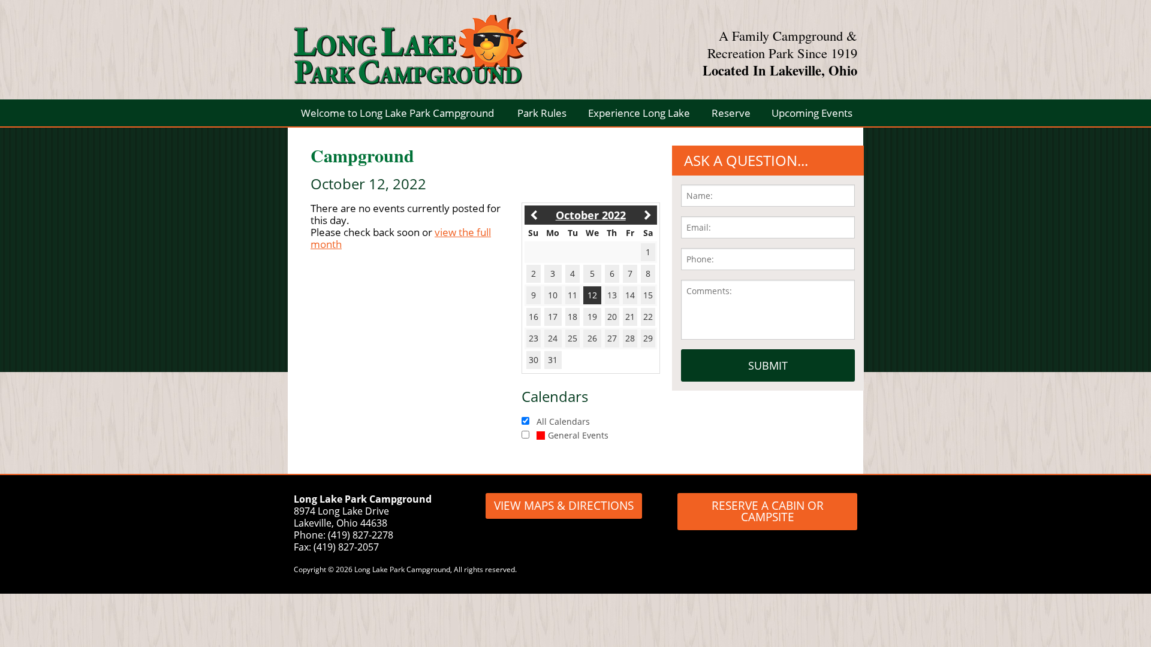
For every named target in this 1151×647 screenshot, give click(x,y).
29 (648, 338)
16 (533, 316)
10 (553, 295)
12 (592, 295)
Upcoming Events (812, 113)
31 (553, 359)
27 (612, 338)
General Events (578, 435)
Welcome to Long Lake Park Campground (397, 113)
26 (592, 338)
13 (612, 295)
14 (630, 295)
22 (648, 316)
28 (630, 338)
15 (648, 295)
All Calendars (563, 421)
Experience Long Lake (639, 113)
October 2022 (591, 215)
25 (572, 338)
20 (612, 316)
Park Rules (542, 113)
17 (553, 316)
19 (592, 316)
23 (533, 338)
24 (553, 338)
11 (572, 295)
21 (630, 316)
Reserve (731, 113)
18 (572, 316)
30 (533, 359)
